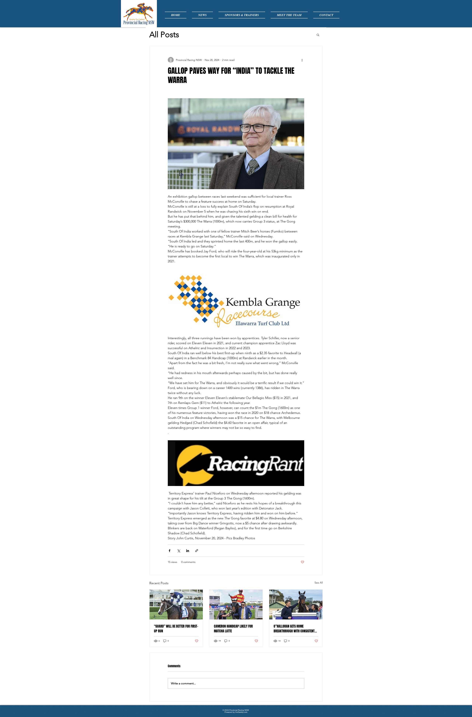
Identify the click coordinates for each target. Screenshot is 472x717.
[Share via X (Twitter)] (178, 550)
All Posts (164, 34)
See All (319, 582)
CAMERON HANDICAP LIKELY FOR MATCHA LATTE (233, 628)
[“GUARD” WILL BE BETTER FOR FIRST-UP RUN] (176, 604)
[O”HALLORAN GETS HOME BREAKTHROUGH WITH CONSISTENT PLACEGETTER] (295, 604)
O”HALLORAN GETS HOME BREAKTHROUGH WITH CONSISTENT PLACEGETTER (294, 628)
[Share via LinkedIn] (187, 550)
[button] (318, 34)
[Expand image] (236, 143)
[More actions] (302, 60)
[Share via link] (196, 550)
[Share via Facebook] (169, 550)
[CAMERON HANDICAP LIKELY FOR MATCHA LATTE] (236, 604)
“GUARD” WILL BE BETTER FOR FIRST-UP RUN (176, 628)
